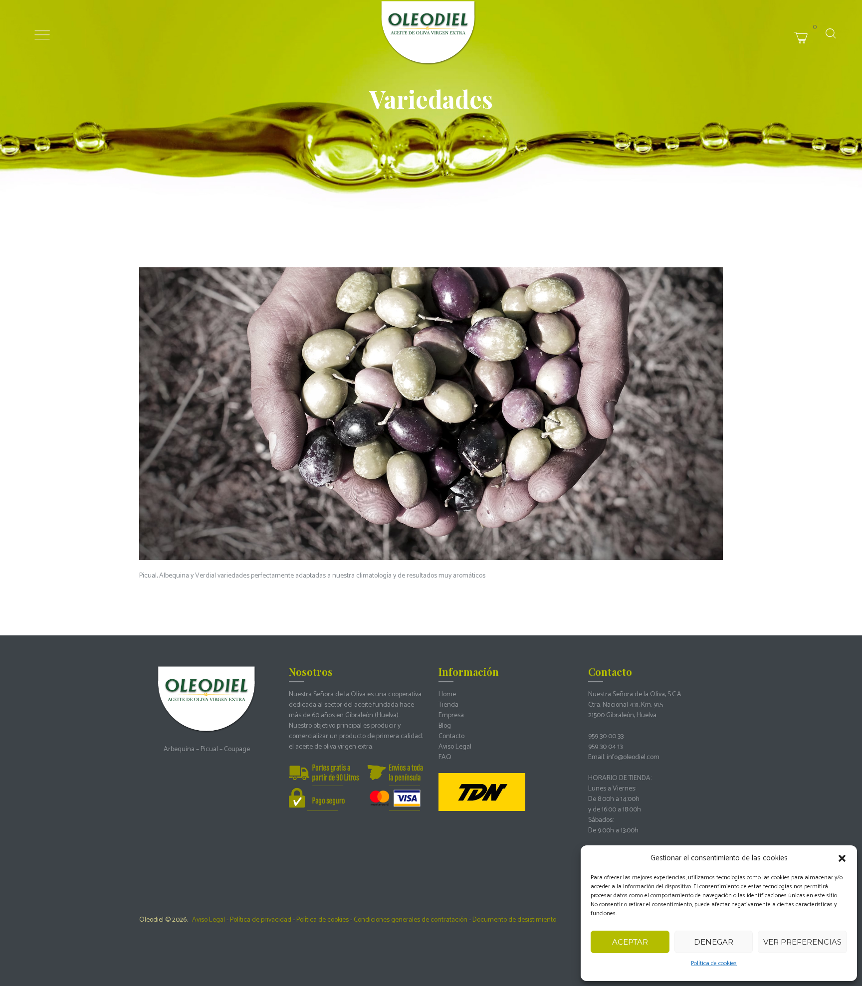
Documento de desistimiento (514, 920)
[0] (818, 26)
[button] (842, 858)
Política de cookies (714, 963)
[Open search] (830, 33)
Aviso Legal (454, 747)
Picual (209, 749)
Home (447, 694)
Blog (444, 726)
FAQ (444, 757)
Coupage (237, 749)
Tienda (448, 705)
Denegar (713, 942)
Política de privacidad (260, 920)
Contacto (451, 736)
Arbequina (179, 749)
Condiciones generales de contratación (410, 920)
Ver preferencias (802, 942)
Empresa (451, 715)
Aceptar (630, 942)
